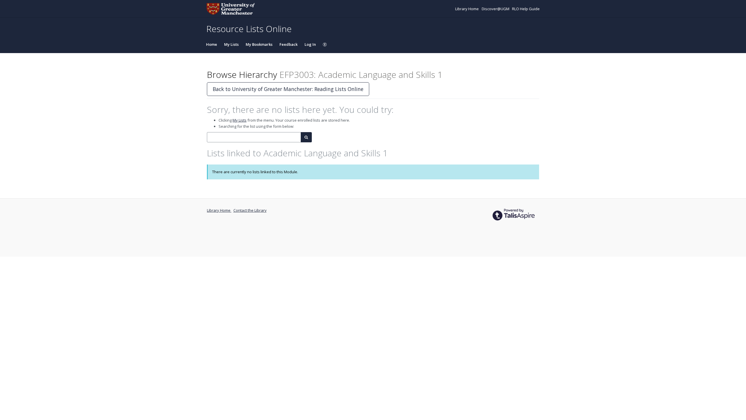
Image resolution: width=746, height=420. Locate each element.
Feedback (288, 44)
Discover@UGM (496, 8)
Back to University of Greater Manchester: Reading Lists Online (288, 88)
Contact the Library (250, 210)
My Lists (231, 44)
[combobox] (254, 137)
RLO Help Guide (526, 8)
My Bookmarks (259, 44)
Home (211, 44)
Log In (310, 44)
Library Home (467, 8)
